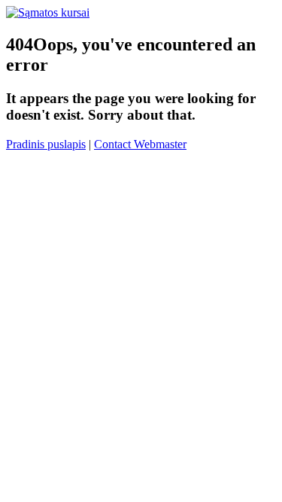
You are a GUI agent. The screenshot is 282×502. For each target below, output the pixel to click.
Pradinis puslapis (46, 144)
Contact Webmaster (140, 144)
